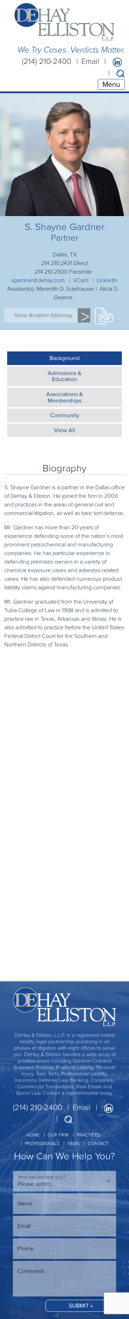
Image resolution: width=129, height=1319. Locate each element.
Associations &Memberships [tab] (64, 397)
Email (90, 61)
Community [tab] (64, 415)
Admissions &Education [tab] (64, 376)
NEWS (73, 1143)
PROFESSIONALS (42, 1143)
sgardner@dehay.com (38, 280)
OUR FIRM (58, 1134)
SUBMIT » (81, 1305)
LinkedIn (107, 280)
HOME (33, 1134)
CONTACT (98, 1143)
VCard (81, 280)
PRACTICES (88, 1134)
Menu (111, 84)
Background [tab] (64, 358)
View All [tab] (64, 430)
